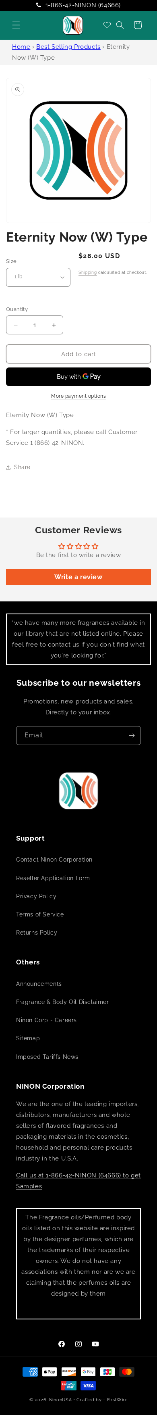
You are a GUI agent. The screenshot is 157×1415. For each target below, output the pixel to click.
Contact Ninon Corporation (54, 859)
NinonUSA (60, 1399)
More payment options (78, 396)
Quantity (17, 309)
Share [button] (22, 467)
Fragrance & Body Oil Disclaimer (62, 1002)
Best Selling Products (68, 46)
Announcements (39, 984)
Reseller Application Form (53, 878)
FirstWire (117, 1399)
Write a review (78, 577)
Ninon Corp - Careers (46, 1020)
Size (11, 261)
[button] (16, 25)
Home (21, 46)
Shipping (87, 272)
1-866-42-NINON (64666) (83, 5)
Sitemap (28, 1038)
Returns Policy (36, 932)
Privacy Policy (36, 896)
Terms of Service (40, 914)
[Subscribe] (131, 735)
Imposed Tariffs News (47, 1057)
